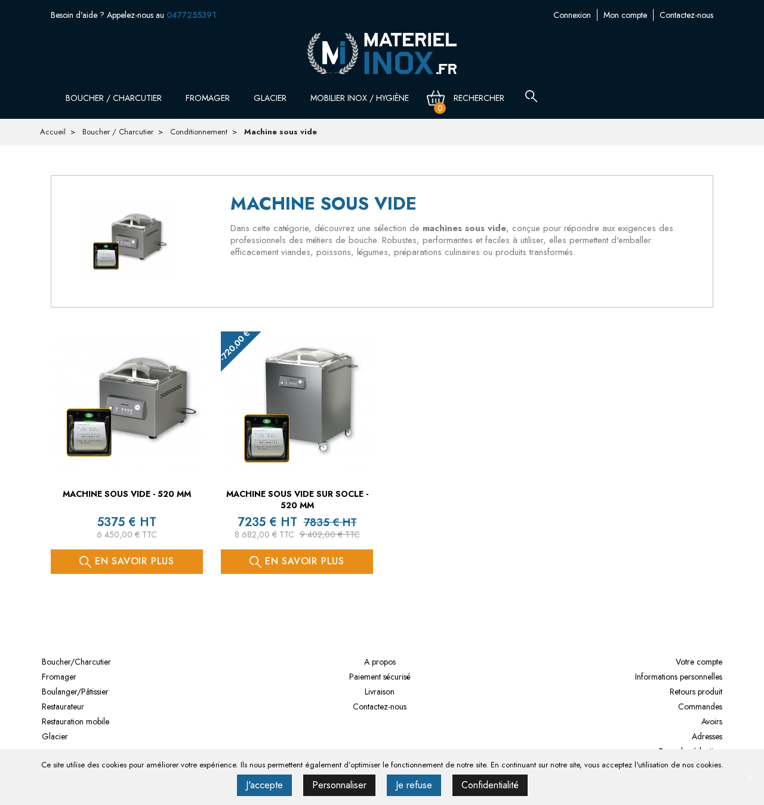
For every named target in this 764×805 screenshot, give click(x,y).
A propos (380, 662)
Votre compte (699, 662)
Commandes (700, 706)
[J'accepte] (749, 778)
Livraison (380, 692)
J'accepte (264, 785)
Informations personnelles (678, 677)
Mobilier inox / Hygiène (360, 98)
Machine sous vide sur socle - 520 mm (297, 500)
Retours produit (696, 692)
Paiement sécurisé (380, 677)
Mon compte (625, 15)
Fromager (209, 98)
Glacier (271, 98)
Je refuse (414, 785)
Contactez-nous (686, 15)
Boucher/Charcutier (76, 662)
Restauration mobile (75, 721)
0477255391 (191, 15)
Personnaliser (339, 785)
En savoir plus (132, 561)
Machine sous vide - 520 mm (127, 494)
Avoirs (711, 721)
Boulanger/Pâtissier (75, 692)
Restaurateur (63, 706)
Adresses (707, 736)
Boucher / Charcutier (115, 98)
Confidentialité (490, 785)
